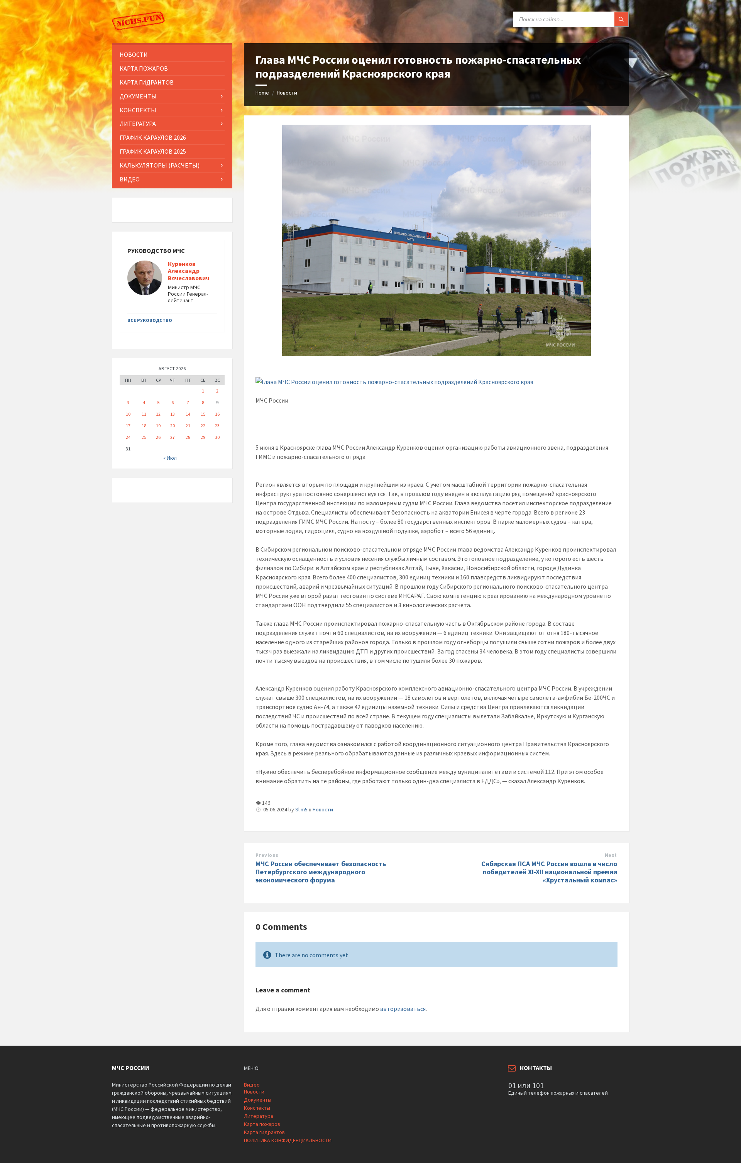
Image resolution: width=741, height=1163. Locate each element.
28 (188, 437)
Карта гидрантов (264, 1132)
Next (611, 855)
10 (128, 414)
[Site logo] (139, 28)
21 (188, 425)
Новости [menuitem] (134, 54)
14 (188, 414)
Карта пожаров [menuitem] (144, 68)
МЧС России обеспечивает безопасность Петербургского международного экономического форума (320, 871)
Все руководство (149, 320)
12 (158, 414)
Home (262, 92)
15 (203, 414)
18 (144, 425)
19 (158, 425)
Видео (252, 1084)
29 (203, 437)
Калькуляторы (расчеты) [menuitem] (160, 165)
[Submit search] (621, 19)
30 (217, 437)
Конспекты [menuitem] (138, 110)
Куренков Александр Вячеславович (188, 271)
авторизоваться (403, 1008)
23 (217, 425)
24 (128, 437)
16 (217, 414)
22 (203, 425)
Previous (266, 855)
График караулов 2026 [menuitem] (153, 137)
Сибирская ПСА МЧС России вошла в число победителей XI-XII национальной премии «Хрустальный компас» (549, 871)
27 (172, 437)
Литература (258, 1115)
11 (144, 414)
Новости (287, 92)
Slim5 (301, 809)
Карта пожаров (262, 1124)
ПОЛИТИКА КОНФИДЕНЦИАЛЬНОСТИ (288, 1140)
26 (158, 437)
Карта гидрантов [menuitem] (147, 82)
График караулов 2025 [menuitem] (153, 151)
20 (172, 425)
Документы (257, 1099)
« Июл (170, 457)
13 (172, 414)
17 (128, 425)
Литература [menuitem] (138, 123)
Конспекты (257, 1107)
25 (144, 437)
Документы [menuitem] (138, 96)
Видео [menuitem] (130, 179)
